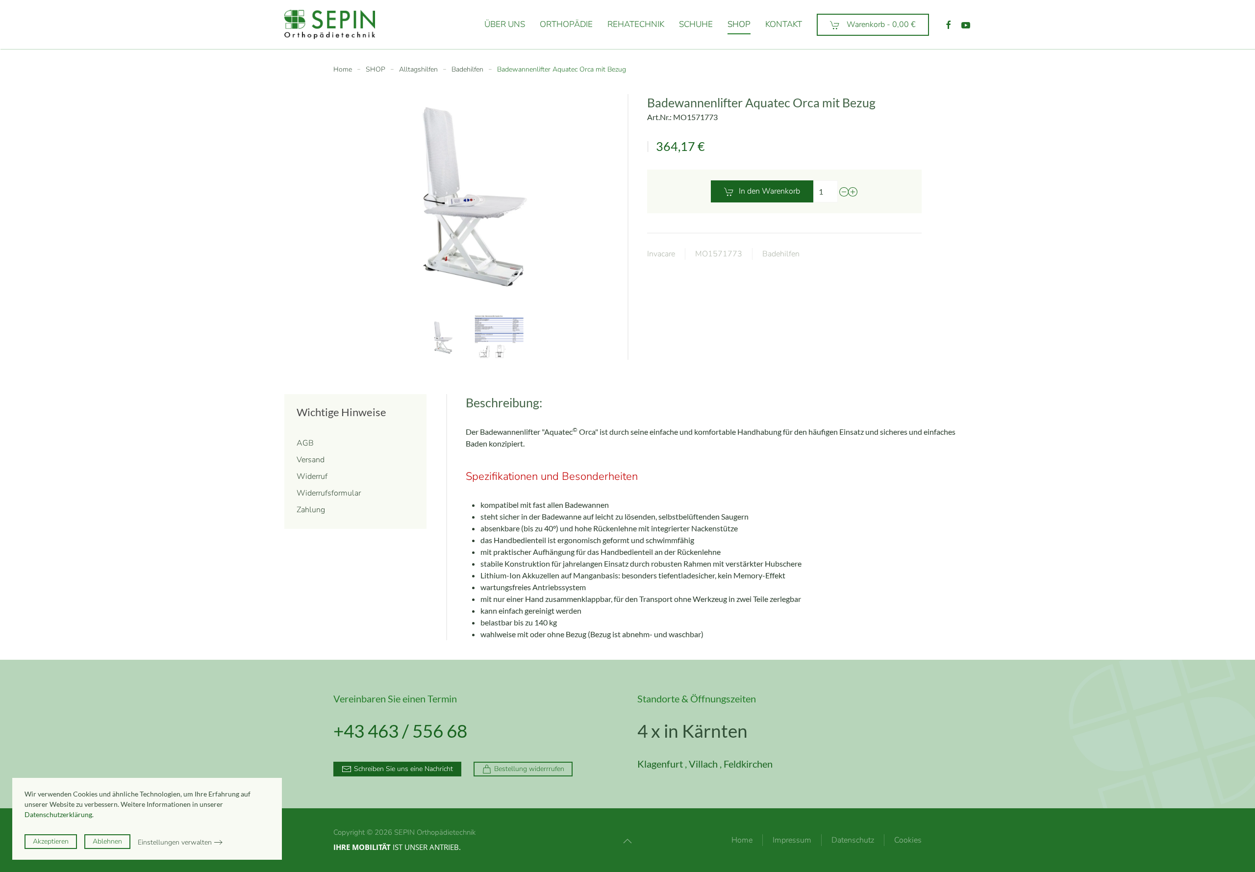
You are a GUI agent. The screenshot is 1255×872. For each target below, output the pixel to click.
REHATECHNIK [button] (635, 24)
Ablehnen (107, 841)
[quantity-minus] (844, 192)
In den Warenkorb (769, 191)
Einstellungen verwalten (175, 842)
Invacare (661, 254)
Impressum (792, 840)
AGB (305, 443)
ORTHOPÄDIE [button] (566, 24)
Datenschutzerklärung (58, 814)
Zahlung (311, 509)
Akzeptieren (51, 841)
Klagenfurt (660, 764)
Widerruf (312, 476)
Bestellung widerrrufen (529, 768)
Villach (703, 764)
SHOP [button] (739, 24)
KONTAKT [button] (783, 24)
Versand (311, 459)
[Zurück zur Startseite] (331, 24)
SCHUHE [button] (696, 24)
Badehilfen (781, 254)
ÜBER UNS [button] (504, 24)
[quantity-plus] (853, 192)
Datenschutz (852, 840)
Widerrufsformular (329, 493)
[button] (442, 337)
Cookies (908, 840)
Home (742, 840)
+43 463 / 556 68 (400, 731)
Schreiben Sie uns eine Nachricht (403, 768)
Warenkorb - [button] (880, 24)
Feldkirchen (748, 764)
